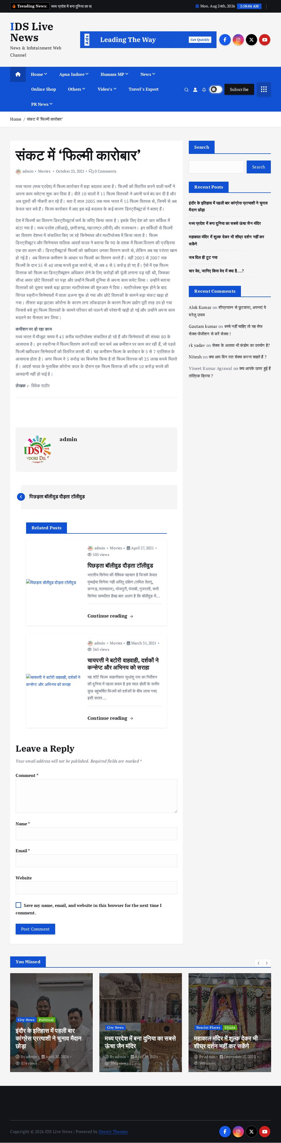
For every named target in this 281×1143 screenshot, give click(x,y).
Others (75, 89)
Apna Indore (72, 74)
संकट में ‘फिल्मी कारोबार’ (45, 119)
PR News (40, 104)
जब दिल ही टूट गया (203, 257)
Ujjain (230, 1027)
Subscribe (239, 89)
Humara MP (112, 74)
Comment (27, 775)
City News (26, 1020)
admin (28, 171)
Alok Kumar (200, 307)
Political (46, 1020)
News (145, 74)
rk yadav (197, 345)
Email (23, 850)
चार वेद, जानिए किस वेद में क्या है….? (216, 270)
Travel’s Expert (144, 89)
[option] (51, 1022)
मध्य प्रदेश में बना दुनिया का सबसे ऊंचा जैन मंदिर (225, 223)
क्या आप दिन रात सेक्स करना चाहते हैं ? (237, 356)
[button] (259, 963)
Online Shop (43, 89)
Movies (44, 171)
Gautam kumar (203, 326)
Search (201, 147)
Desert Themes (113, 1131)
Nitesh (195, 356)
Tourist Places (208, 1027)
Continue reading (108, 616)
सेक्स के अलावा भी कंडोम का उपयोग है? (241, 345)
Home (37, 74)
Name (23, 823)
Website (24, 878)
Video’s (105, 89)
